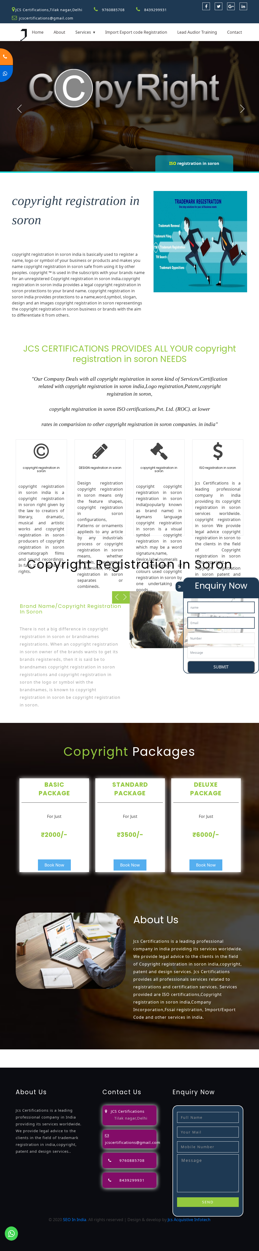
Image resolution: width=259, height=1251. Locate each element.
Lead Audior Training (197, 32)
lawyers (159, 1052)
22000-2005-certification (226, 1058)
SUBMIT (221, 667)
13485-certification (65, 1064)
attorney (187, 1052)
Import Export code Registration (136, 32)
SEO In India (74, 1219)
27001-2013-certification (23, 1064)
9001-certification (138, 1058)
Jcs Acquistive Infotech (189, 1219)
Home (38, 32)
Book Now (54, 865)
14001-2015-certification (179, 1058)
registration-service (18, 1052)
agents (202, 1052)
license (30, 1058)
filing (173, 1052)
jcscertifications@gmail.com (46, 18)
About (59, 32)
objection (142, 1052)
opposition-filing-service (109, 1052)
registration (221, 1052)
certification (85, 1058)
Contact (234, 32)
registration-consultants (61, 1052)
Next (242, 109)
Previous (19, 109)
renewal (241, 1052)
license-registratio (55, 1058)
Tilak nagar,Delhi (130, 1118)
